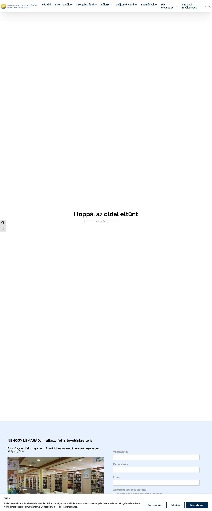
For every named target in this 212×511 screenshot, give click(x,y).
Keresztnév (120, 464)
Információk (62, 4)
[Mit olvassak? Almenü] (177, 6)
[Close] (209, 496)
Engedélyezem (197, 505)
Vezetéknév (120, 451)
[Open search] (209, 6)
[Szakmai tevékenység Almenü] (206, 6)
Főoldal (46, 4)
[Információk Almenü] (71, 4)
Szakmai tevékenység (189, 6)
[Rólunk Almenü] (110, 4)
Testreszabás (154, 505)
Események (147, 4)
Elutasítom (175, 505)
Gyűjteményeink (125, 4)
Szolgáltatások (85, 4)
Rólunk (105, 4)
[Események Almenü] (156, 4)
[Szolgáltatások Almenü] (96, 4)
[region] (106, 502)
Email (116, 477)
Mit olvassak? (167, 6)
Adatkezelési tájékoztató (129, 490)
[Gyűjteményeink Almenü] (136, 4)
